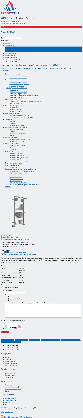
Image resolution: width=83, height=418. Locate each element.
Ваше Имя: (8, 291)
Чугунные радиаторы (17, 86)
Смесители (9, 151)
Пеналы (12, 131)
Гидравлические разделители (16, 163)
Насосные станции (16, 175)
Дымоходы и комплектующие (16, 88)
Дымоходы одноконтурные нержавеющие (24, 96)
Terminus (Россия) (22, 243)
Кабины (12, 147)
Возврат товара (10, 375)
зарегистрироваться (14, 21)
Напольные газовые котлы (18, 78)
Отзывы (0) (22, 255)
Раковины (13, 123)
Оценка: (7, 295)
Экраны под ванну (16, 111)
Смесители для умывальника (19, 157)
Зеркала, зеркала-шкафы (18, 133)
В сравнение (21, 252)
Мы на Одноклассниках (11, 417)
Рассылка (8, 404)
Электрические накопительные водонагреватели (26, 102)
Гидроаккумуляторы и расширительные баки (24, 185)
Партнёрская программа (13, 389)
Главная (3, 68)
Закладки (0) (21, 23)
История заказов (10, 401)
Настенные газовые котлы (18, 76)
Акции (11, 49)
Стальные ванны (15, 108)
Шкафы (12, 135)
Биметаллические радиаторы (19, 84)
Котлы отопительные (13, 74)
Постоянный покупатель (9, 23)
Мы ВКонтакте (27, 417)
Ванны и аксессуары (12, 106)
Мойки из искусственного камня (20, 139)
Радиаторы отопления (13, 80)
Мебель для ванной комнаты (16, 127)
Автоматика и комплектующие (19, 183)
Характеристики (13, 255)
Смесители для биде (16, 159)
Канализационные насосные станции (22, 171)
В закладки (13, 252)
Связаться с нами (10, 373)
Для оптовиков (10, 55)
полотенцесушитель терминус (70, 340)
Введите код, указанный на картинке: (13, 320)
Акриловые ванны (15, 109)
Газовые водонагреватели (18, 104)
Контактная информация (13, 59)
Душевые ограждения (17, 145)
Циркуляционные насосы (18, 173)
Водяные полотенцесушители (19, 115)
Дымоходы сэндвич (16, 98)
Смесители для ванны (17, 155)
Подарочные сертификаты (14, 387)
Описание (4, 255)
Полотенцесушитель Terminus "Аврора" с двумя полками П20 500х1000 (47, 68)
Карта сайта (9, 377)
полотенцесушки (34, 340)
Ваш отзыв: (31, 303)
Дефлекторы (14, 90)
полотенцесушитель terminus (50, 340)
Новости (12, 47)
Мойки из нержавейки (17, 141)
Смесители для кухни (17, 153)
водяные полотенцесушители (11, 342)
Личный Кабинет (10, 399)
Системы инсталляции (17, 125)
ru (5, 27)
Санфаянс (8, 119)
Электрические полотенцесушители (21, 117)
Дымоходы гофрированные (19, 94)
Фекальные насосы (16, 181)
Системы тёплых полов (13, 165)
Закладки (8, 402)
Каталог (7, 44)
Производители (10, 385)
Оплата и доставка (11, 53)
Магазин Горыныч (11, 61)
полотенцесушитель (21, 340)
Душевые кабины (11, 143)
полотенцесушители (7, 340)
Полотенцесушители (14, 68)
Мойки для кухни (11, 137)
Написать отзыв (31, 255)
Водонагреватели (11, 100)
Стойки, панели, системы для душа (21, 161)
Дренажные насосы (16, 179)
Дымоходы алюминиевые (18, 92)
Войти (3, 21)
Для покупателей (11, 57)
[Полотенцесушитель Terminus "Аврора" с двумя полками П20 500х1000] (19, 233)
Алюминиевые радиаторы (18, 82)
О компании (13, 51)
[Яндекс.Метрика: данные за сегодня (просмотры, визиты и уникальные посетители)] (7, 412)
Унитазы (12, 121)
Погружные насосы (16, 177)
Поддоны (13, 149)
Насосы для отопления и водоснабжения (20, 169)
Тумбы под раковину (16, 129)
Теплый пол (13, 167)
